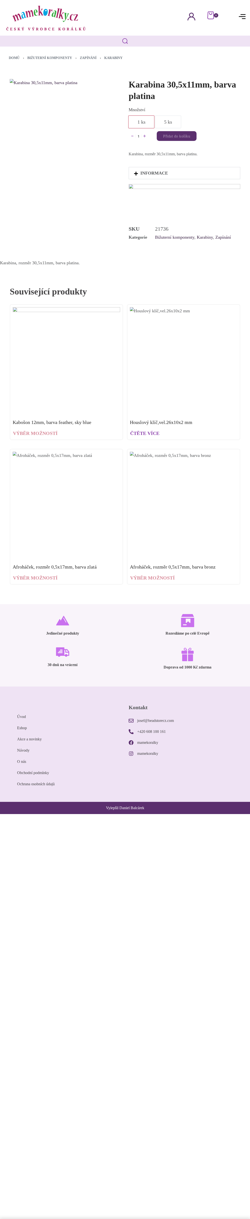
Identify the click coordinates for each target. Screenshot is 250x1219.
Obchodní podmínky (33, 773)
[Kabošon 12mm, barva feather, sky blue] (66, 360)
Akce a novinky (29, 739)
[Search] (125, 41)
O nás (21, 761)
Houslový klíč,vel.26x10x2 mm (161, 422)
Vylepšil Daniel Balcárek (125, 808)
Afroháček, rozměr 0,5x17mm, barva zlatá (55, 567)
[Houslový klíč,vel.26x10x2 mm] (183, 360)
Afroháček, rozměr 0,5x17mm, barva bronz (173, 567)
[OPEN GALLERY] (59, 128)
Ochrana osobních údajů (36, 784)
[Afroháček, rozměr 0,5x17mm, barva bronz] (183, 505)
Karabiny (113, 58)
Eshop (22, 728)
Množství (137, 109)
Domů (14, 58)
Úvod (21, 717)
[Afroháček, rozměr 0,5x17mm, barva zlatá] (66, 505)
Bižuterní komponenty (49, 58)
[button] (184, 173)
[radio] (141, 122)
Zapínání (88, 58)
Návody (23, 750)
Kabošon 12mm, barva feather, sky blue (52, 422)
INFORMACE (154, 173)
